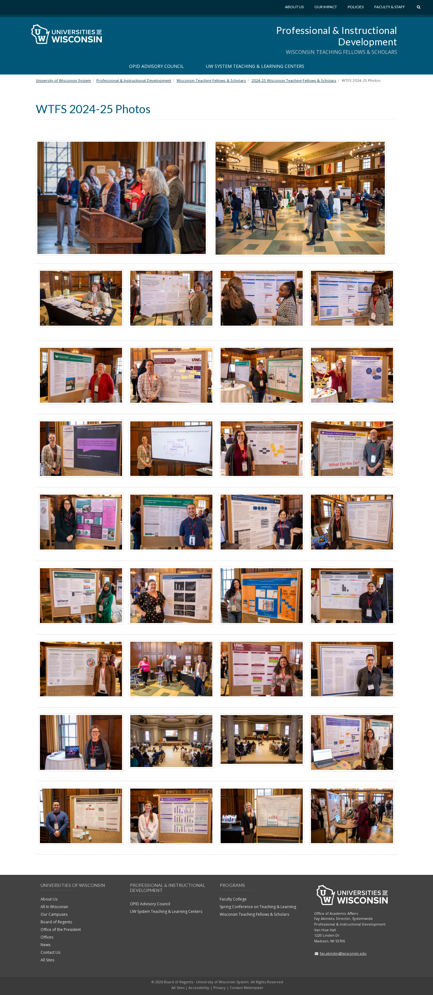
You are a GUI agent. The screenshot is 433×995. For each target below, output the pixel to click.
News (45, 944)
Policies (356, 6)
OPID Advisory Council (156, 66)
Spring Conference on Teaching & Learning (258, 906)
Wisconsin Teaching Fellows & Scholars (254, 914)
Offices (47, 937)
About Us (294, 6)
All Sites (47, 960)
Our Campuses (54, 914)
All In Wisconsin (54, 906)
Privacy (219, 987)
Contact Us (50, 952)
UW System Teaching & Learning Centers (255, 66)
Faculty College (233, 899)
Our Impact (325, 6)
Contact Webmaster (246, 987)
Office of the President (61, 929)
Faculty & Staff (389, 6)
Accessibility (199, 987)
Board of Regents (56, 922)
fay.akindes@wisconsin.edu (343, 953)
